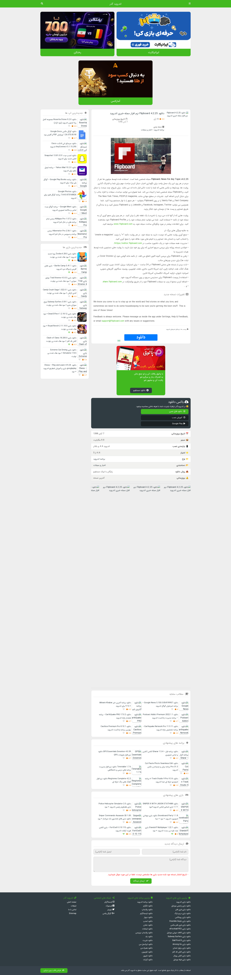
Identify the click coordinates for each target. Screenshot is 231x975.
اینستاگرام (109, 902)
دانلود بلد (149, 936)
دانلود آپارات (148, 959)
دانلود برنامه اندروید (145, 902)
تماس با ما (72, 909)
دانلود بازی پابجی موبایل (181, 905)
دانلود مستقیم (139, 390)
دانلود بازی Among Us (182, 944)
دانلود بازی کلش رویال (182, 955)
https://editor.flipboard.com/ (128, 243)
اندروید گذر (115, 4)
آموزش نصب (177, 417)
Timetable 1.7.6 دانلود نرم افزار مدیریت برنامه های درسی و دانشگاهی (115, 768)
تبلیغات (73, 905)
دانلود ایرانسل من (146, 944)
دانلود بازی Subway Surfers (179, 936)
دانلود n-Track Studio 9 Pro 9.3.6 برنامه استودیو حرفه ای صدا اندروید (161, 780)
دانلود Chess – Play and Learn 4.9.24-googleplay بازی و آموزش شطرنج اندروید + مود (59, 368)
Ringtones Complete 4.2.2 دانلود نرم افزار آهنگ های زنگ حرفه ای (114, 780)
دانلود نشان (148, 925)
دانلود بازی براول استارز (182, 948)
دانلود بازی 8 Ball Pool (181, 940)
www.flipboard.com (123, 224)
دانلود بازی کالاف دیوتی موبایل (179, 932)
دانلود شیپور (148, 955)
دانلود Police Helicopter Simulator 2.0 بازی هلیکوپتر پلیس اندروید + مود (115, 805)
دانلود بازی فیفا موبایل (182, 959)
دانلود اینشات (147, 928)
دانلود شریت (148, 940)
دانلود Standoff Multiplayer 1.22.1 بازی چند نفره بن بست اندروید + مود (161, 829)
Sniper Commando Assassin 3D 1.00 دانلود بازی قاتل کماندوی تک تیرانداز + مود (114, 817)
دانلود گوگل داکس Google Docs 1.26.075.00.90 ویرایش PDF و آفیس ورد (60, 133)
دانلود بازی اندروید (183, 902)
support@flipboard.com (113, 321)
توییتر (109, 909)
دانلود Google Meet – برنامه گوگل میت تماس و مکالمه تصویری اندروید (60, 208)
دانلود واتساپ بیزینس (144, 932)
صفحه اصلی (71, 902)
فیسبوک (109, 905)
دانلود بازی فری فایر (183, 909)
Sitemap (72, 913)
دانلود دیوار (148, 917)
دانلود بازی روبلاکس (183, 917)
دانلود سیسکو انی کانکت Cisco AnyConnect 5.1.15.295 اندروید (63, 145)
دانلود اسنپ (148, 921)
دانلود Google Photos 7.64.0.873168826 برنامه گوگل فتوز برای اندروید (60, 195)
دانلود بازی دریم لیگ (182, 913)
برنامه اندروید (159, 129)
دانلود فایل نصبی (176, 411)
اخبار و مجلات (146, 129)
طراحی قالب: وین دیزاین (52, 970)
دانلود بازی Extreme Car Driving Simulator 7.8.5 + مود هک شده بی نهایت (61, 353)
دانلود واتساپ (147, 909)
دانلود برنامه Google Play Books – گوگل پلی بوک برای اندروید (60, 181)
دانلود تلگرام (148, 905)
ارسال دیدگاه (139, 881)
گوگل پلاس (107, 913)
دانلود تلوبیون (147, 952)
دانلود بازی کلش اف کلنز (181, 952)
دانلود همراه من (146, 948)
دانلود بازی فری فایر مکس (180, 925)
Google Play (177, 423)
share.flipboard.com (112, 281)
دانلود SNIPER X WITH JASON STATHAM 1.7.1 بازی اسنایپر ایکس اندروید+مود (160, 805)
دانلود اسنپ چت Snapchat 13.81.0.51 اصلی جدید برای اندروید (60, 157)
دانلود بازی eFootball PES (180, 928)
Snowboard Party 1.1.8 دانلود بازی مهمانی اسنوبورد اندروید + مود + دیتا (160, 817)
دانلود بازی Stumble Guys (180, 921)
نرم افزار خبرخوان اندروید (173, 329)
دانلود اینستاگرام (146, 913)
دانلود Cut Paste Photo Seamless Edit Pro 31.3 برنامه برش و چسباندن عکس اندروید (161, 767)
